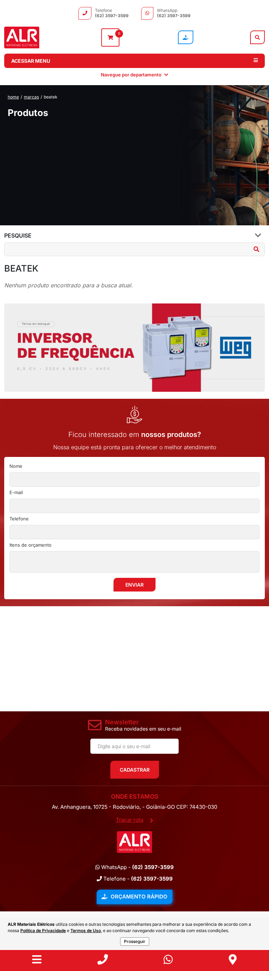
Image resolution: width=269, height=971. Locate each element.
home (13, 97)
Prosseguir (134, 941)
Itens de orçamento (30, 545)
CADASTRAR (135, 770)
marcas (31, 97)
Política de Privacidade (43, 930)
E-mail (16, 492)
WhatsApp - (137, 867)
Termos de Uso (85, 930)
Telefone (19, 518)
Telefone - (137, 878)
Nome (15, 466)
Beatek (50, 97)
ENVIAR (134, 585)
